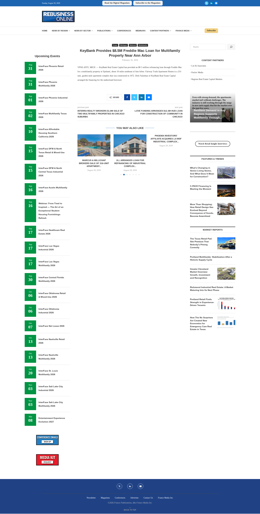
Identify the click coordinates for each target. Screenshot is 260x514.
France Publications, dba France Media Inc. (133, 503)
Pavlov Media (197, 72)
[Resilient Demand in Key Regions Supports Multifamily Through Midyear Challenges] (212, 107)
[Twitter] (206, 3)
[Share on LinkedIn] (142, 97)
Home (44, 31)
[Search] (231, 47)
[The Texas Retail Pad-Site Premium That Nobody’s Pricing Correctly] (226, 243)
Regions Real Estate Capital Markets (206, 79)
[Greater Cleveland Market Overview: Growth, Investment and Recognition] (226, 274)
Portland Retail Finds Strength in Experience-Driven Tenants (202, 302)
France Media (183, 31)
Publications (104, 31)
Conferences (124, 31)
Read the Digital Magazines (117, 3)
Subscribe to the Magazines (148, 3)
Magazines (105, 498)
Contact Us (148, 498)
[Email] (216, 3)
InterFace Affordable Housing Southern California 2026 (49, 133)
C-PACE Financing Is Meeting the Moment (200, 187)
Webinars (140, 31)
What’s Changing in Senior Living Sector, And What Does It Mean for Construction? (202, 172)
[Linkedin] (211, 3)
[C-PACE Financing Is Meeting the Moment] (226, 191)
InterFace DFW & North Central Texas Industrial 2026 (51, 172)
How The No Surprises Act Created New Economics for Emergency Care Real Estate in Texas (201, 323)
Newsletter (91, 498)
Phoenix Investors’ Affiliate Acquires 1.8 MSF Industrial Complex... (165, 138)
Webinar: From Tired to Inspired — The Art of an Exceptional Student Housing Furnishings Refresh (51, 210)
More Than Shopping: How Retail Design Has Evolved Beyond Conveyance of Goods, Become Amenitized (202, 210)
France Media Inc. (165, 498)
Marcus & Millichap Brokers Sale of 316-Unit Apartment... (94, 163)
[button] (81, 154)
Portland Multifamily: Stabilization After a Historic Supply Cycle (211, 258)
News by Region (60, 31)
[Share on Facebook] (127, 97)
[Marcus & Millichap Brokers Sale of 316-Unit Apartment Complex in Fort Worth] (93, 145)
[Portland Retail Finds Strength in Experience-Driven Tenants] (226, 304)
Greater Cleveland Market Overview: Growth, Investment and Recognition (200, 273)
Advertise (134, 498)
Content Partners (159, 31)
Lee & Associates (198, 66)
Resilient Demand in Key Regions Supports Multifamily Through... (209, 114)
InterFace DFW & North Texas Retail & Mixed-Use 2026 (52, 152)
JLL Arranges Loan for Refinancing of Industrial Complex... (130, 163)
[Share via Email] (149, 97)
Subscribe (211, 30)
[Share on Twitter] (134, 97)
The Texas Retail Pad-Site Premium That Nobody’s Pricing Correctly (201, 243)
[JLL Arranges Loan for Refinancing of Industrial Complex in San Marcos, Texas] (129, 145)
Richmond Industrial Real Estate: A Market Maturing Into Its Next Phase (211, 288)
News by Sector (82, 31)
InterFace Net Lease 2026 (51, 326)
